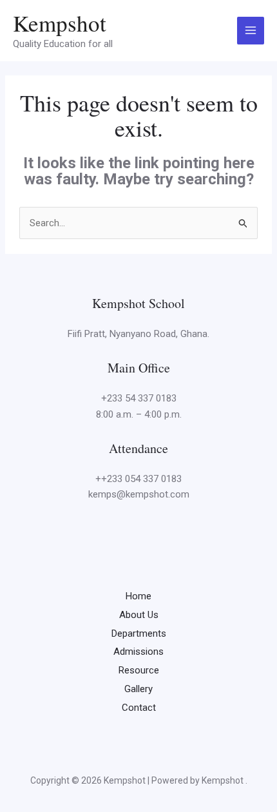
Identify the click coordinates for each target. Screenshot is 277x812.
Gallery (138, 689)
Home (138, 596)
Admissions (138, 651)
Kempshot (59, 23)
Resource (139, 670)
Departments (138, 633)
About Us (138, 615)
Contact (139, 707)
